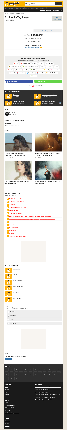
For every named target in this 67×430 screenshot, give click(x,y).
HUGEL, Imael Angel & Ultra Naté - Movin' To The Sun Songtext (49, 387)
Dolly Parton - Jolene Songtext (42, 389)
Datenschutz (8, 407)
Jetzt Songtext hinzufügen (34, 41)
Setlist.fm (7, 426)
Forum (6, 402)
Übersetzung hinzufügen (47, 30)
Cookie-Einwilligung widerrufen (12, 413)
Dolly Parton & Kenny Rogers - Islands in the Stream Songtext (49, 394)
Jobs (6, 392)
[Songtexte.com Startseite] (13, 4)
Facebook (7, 421)
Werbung (7, 389)
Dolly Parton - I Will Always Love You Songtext (45, 397)
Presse (6, 387)
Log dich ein (8, 123)
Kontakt (7, 394)
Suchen (58, 4)
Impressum (7, 410)
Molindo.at (7, 423)
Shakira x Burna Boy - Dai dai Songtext (43, 399)
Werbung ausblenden (45, 10)
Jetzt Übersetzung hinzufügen (32, 47)
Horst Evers (10, 20)
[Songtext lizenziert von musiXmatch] (33, 85)
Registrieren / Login (57, 10)
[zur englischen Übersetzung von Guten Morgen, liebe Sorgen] (60, 103)
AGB (13, 407)
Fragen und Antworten (10, 405)
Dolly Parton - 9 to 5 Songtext (41, 392)
